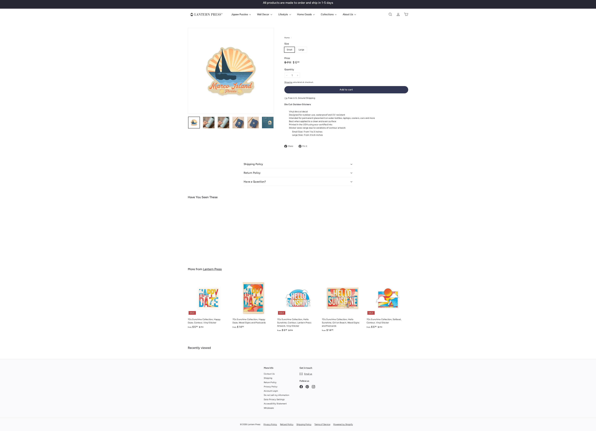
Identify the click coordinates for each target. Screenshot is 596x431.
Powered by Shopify (343, 424)
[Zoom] (231, 71)
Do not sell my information (276, 395)
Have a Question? (255, 181)
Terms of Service (322, 424)
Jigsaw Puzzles (239, 14)
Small (289, 49)
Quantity (289, 69)
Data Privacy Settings (274, 399)
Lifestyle (283, 14)
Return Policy (252, 172)
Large (301, 49)
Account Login (271, 391)
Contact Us (269, 374)
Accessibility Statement (275, 403)
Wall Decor (263, 14)
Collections (327, 14)
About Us (348, 14)
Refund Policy (286, 424)
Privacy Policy (270, 386)
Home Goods (304, 14)
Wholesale (269, 408)
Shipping (288, 82)
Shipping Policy (253, 164)
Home (287, 38)
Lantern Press (212, 269)
